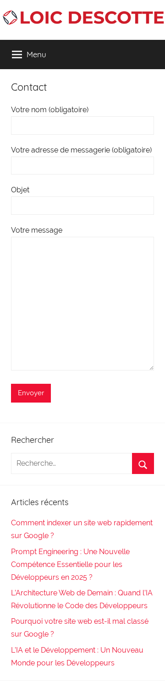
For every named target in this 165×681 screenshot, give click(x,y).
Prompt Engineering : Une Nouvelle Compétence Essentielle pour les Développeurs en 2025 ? (70, 564)
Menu (36, 54)
